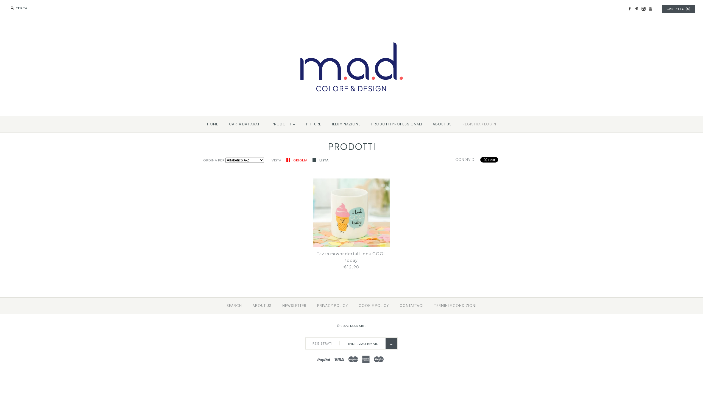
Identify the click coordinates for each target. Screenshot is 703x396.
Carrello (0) (678, 9)
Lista (324, 160)
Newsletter (294, 306)
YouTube (650, 9)
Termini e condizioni (455, 306)
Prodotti (283, 124)
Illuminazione (346, 124)
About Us (262, 306)
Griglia (300, 160)
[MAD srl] (351, 32)
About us (442, 124)
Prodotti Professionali (396, 124)
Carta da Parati (245, 124)
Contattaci (411, 306)
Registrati (323, 343)
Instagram (643, 9)
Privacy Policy (332, 306)
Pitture (313, 124)
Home (212, 124)
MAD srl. (358, 326)
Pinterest (637, 9)
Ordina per (214, 160)
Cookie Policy (374, 306)
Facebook (630, 9)
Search (234, 306)
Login (490, 124)
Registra (471, 124)
